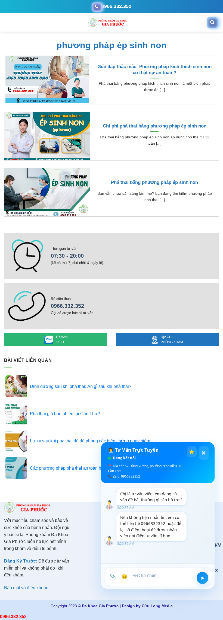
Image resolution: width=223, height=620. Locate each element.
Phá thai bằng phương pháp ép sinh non (154, 182)
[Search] (212, 22)
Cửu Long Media (157, 606)
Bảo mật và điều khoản (26, 587)
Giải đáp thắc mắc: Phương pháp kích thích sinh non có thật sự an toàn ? (154, 69)
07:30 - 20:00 (67, 256)
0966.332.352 (67, 306)
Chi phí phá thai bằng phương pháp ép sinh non (154, 126)
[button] (5, 22)
